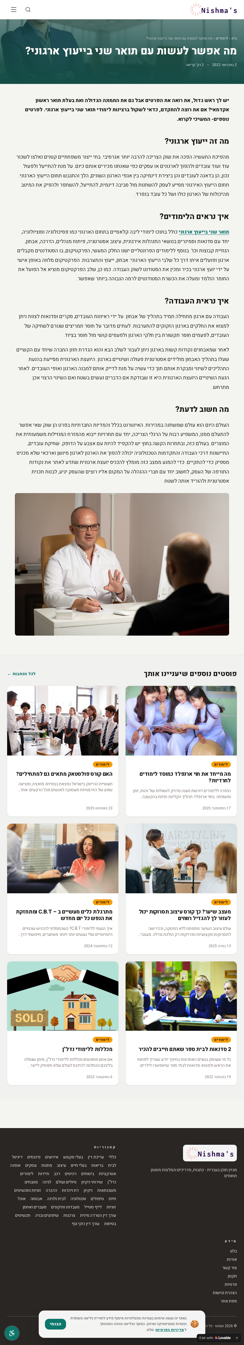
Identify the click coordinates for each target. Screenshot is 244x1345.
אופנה (15, 1166)
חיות (112, 1199)
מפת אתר (228, 1301)
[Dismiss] (236, 1337)
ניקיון (88, 1191)
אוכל (22, 1199)
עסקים (31, 1166)
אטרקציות (107, 1174)
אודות (232, 1260)
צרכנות (69, 1216)
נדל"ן (111, 1182)
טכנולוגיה (78, 1199)
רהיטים (70, 1174)
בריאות (97, 1166)
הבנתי (55, 1324)
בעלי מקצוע (73, 1157)
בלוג (233, 1251)
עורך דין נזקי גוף (85, 1224)
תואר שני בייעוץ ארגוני (204, 232)
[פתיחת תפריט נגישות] (12, 1333)
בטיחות (110, 1224)
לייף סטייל (93, 1207)
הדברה (51, 1191)
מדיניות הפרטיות (169, 1330)
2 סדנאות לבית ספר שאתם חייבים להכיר (185, 1049)
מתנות (46, 1166)
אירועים (51, 1157)
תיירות (43, 1174)
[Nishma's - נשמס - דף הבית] (213, 9)
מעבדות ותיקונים (65, 1207)
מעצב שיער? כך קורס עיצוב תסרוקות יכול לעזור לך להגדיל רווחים (185, 915)
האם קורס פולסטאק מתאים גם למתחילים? (64, 774)
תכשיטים (22, 1216)
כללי (112, 1157)
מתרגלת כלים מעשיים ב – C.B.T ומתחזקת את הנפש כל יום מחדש (64, 915)
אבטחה (36, 1199)
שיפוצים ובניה (47, 1216)
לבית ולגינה (56, 1199)
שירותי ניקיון (92, 1182)
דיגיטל (17, 1157)
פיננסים (33, 1157)
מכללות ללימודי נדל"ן (87, 1049)
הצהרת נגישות (225, 1293)
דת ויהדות (70, 1191)
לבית (112, 1166)
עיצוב (61, 1166)
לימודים (222, 38)
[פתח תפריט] (13, 9)
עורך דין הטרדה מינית (98, 1216)
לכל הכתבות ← (21, 674)
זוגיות (111, 1207)
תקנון (232, 1276)
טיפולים (97, 1199)
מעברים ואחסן (34, 1207)
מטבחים (31, 1182)
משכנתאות (106, 1191)
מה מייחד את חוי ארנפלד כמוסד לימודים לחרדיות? (185, 777)
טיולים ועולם (66, 1182)
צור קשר (229, 1268)
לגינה (47, 1182)
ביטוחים (87, 1174)
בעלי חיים (79, 1166)
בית (234, 38)
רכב (57, 1174)
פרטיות (231, 1285)
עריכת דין (96, 1157)
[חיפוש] (28, 9)
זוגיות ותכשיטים (27, 1191)
